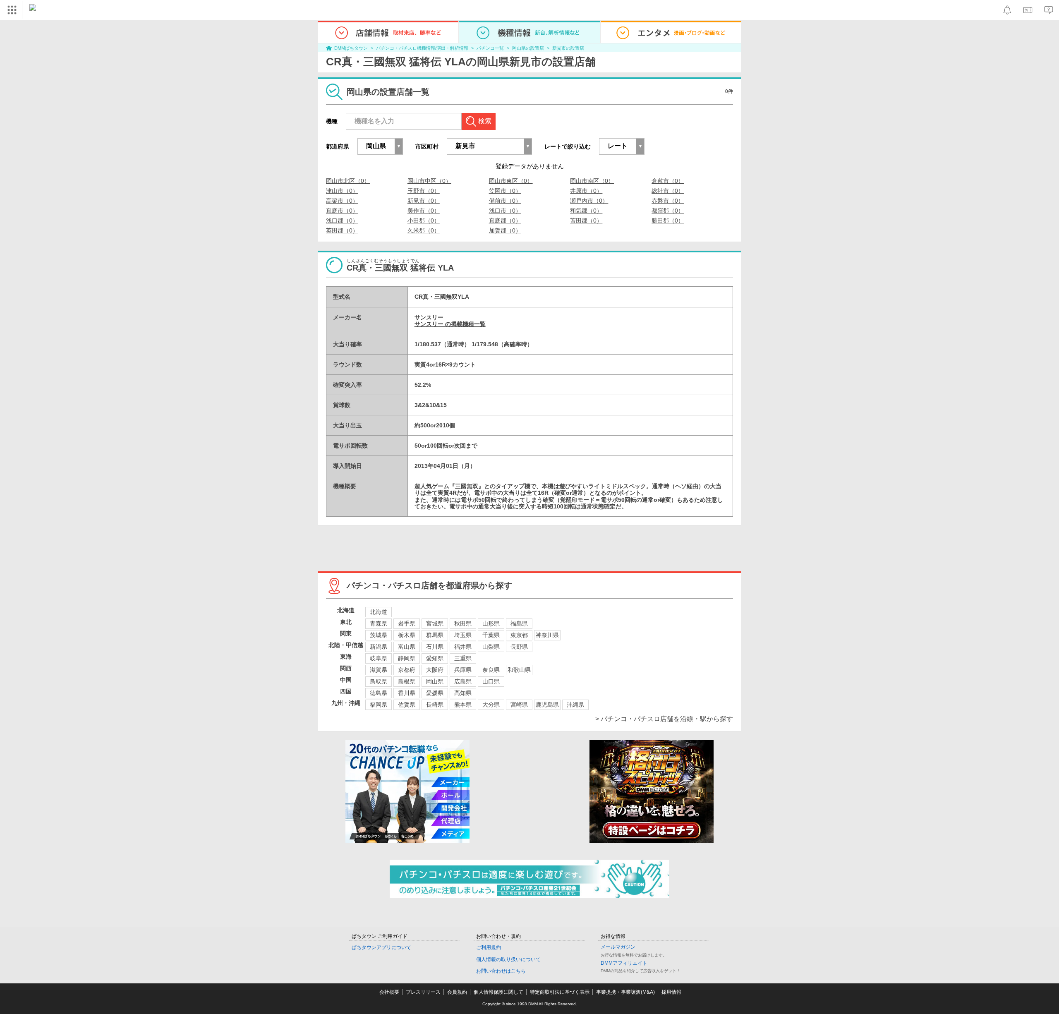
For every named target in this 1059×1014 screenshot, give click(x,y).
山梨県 (491, 646)
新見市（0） (423, 201)
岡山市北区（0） (348, 181)
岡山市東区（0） (511, 181)
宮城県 (434, 623)
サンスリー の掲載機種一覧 (450, 324)
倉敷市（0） (668, 181)
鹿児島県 (547, 704)
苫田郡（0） (586, 220)
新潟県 (378, 646)
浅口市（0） (505, 210)
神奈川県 (547, 635)
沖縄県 (575, 704)
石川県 (434, 646)
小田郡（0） (423, 220)
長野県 (519, 646)
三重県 (463, 658)
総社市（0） (668, 191)
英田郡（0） (342, 230)
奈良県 (491, 669)
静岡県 (406, 658)
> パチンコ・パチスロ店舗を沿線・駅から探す (664, 718)
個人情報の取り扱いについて (508, 959)
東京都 (519, 635)
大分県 (491, 704)
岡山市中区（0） (429, 181)
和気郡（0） (586, 210)
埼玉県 (463, 635)
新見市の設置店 (568, 48)
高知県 (463, 693)
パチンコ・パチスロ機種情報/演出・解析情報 (422, 48)
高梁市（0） (342, 201)
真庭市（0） (342, 210)
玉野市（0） (423, 191)
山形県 (491, 623)
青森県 (378, 623)
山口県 (491, 681)
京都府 (406, 669)
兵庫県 (463, 669)
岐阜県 (378, 658)
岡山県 (434, 681)
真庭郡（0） (505, 220)
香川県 (406, 693)
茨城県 (378, 635)
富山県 (406, 646)
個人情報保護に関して (498, 992)
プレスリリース (423, 992)
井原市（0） (586, 191)
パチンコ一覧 (490, 48)
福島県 (519, 623)
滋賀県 (378, 669)
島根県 (406, 681)
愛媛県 (434, 693)
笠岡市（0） (505, 191)
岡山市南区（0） (592, 181)
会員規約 (457, 992)
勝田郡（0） (668, 220)
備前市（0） (505, 201)
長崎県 (434, 704)
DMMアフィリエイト (624, 963)
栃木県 (406, 635)
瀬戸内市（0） (589, 201)
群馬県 (434, 635)
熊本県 (463, 704)
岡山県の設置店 (528, 48)
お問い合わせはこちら (501, 971)
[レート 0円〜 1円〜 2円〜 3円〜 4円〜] (622, 146)
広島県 (463, 681)
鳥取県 (378, 681)
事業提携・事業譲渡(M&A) (625, 992)
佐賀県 (406, 704)
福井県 (463, 646)
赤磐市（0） (668, 201)
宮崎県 (519, 704)
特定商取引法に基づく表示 (559, 992)
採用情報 (671, 992)
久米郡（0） (423, 230)
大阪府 (434, 669)
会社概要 (389, 992)
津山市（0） (342, 191)
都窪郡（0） (668, 210)
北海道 (378, 612)
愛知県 (434, 658)
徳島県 (378, 693)
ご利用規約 (488, 947)
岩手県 (406, 623)
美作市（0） (423, 210)
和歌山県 (519, 669)
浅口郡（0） (342, 220)
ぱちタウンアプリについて (381, 947)
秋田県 (463, 623)
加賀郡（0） (505, 230)
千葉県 (491, 635)
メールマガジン (618, 947)
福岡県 (378, 704)
